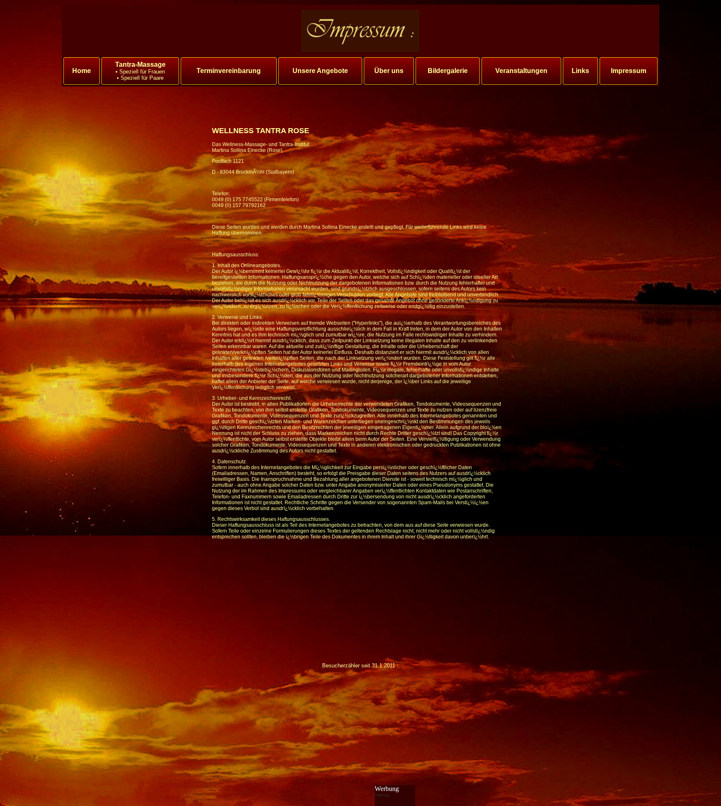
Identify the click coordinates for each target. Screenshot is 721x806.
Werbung (387, 788)
